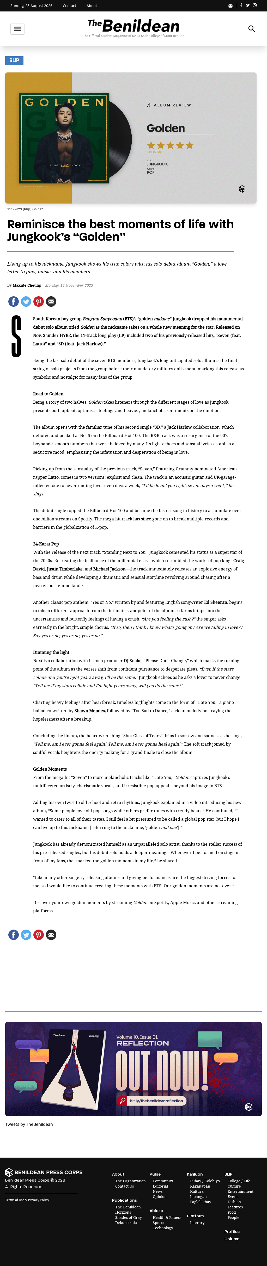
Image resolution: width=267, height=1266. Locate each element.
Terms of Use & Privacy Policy (27, 1200)
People (233, 1217)
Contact (69, 5)
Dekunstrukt (126, 1222)
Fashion (234, 1201)
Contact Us (124, 1186)
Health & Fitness (167, 1217)
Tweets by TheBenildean (29, 1124)
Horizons (123, 1212)
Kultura (197, 1191)
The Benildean (128, 1206)
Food (232, 1212)
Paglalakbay (200, 1201)
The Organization (130, 1180)
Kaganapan (200, 1186)
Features (235, 1206)
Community (163, 1180)
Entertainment (240, 1191)
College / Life (239, 1180)
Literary (197, 1222)
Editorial (160, 1186)
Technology (163, 1227)
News (157, 1191)
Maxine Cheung (27, 285)
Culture (234, 1186)
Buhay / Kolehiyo (205, 1180)
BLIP (14, 60)
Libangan (198, 1196)
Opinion (160, 1196)
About (92, 5)
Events (233, 1196)
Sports (158, 1222)
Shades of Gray (128, 1217)
